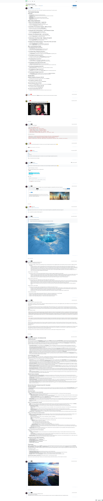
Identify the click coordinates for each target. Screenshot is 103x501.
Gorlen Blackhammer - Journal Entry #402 (34, 8)
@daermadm (33, 206)
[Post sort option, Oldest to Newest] (71, 5)
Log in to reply (74, 5)
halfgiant (29, 94)
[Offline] (27, 8)
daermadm (29, 7)
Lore (26, 5)
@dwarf (34, 150)
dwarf (28, 100)
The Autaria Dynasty (34, 151)
